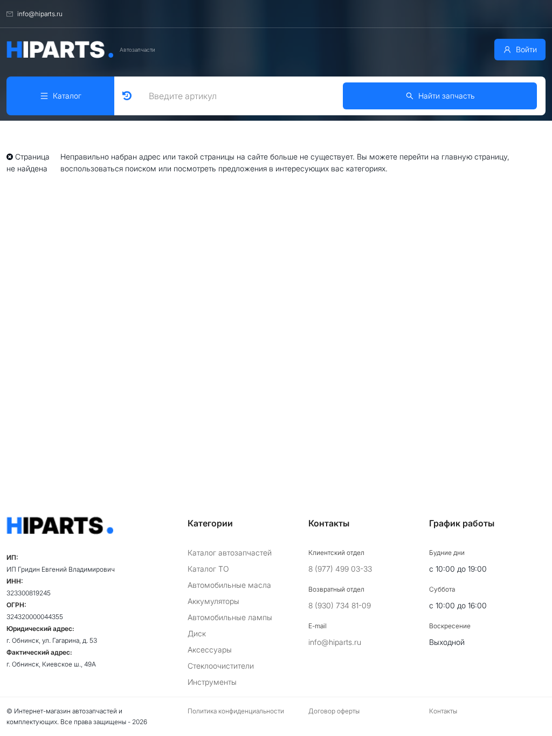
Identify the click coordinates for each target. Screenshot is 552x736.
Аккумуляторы (213, 601)
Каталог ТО (208, 568)
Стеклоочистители (221, 665)
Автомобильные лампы (230, 617)
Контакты (443, 711)
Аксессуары (210, 649)
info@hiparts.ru (334, 642)
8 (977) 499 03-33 (340, 568)
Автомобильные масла (229, 584)
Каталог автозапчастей (230, 552)
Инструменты (212, 681)
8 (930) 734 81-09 (339, 605)
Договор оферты (334, 711)
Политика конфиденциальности (236, 711)
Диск (197, 633)
